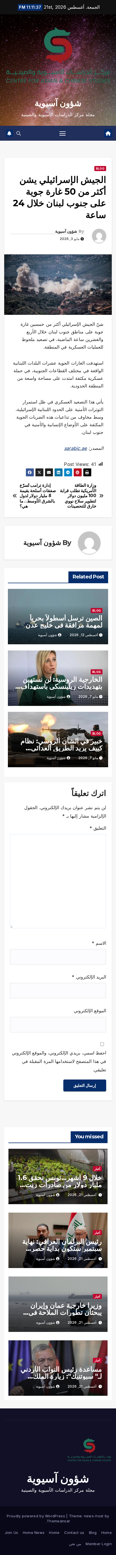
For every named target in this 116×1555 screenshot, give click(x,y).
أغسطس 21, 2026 (82, 1195)
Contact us (74, 1532)
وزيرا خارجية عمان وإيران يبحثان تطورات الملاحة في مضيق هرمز (65, 1312)
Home (106, 1532)
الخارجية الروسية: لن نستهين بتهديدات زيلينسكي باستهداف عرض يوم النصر (62, 686)
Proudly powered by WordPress (36, 1516)
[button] (18, 133)
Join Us (11, 1532)
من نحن (75, 1543)
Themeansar (58, 1521)
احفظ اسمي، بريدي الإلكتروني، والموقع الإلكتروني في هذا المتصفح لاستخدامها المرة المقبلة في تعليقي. (59, 1061)
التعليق (98, 828)
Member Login (99, 1543)
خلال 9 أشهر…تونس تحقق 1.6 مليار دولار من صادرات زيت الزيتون (60, 1184)
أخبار (97, 1168)
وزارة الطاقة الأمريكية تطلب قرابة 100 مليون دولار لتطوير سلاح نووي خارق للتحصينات (78, 496)
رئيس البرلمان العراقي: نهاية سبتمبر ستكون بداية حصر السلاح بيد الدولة (62, 1248)
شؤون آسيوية (58, 103)
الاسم (99, 943)
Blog (100, 168)
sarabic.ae (75, 448)
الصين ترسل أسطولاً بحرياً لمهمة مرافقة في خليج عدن (64, 621)
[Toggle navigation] (62, 133)
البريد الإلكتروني (89, 977)
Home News (34, 1532)
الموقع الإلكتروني (90, 1010)
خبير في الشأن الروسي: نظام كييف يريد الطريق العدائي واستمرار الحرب (61, 748)
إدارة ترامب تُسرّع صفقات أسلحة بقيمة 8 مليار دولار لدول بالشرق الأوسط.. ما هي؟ (38, 496)
